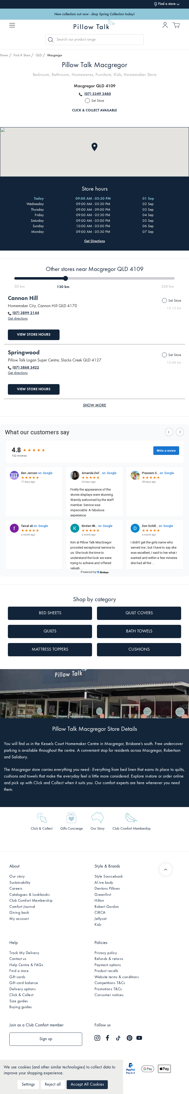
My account (19, 919)
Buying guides (20, 1007)
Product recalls (106, 971)
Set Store (97, 101)
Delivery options (22, 989)
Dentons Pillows (107, 889)
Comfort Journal (22, 907)
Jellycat (100, 919)
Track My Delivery (24, 953)
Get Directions (94, 241)
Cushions (139, 649)
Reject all (53, 1084)
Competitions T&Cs (109, 983)
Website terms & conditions (116, 977)
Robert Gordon (106, 907)
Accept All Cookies (87, 1084)
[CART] (176, 26)
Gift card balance (23, 983)
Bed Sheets (50, 613)
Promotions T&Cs (108, 989)
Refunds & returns (109, 959)
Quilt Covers (139, 613)
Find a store (19, 971)
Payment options (107, 965)
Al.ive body (103, 883)
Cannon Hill (23, 298)
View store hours (33, 335)
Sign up (45, 1039)
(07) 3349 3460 (97, 94)
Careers (16, 889)
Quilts (50, 631)
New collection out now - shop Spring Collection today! (94, 14)
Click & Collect (21, 995)
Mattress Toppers (50, 649)
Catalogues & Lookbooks (29, 895)
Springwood (24, 353)
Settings (28, 1084)
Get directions (18, 319)
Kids (97, 925)
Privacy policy (105, 953)
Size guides (18, 1001)
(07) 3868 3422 (26, 368)
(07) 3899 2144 (26, 313)
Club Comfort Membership (31, 901)
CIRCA (100, 913)
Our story (17, 877)
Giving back (19, 913)
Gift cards (17, 977)
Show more (94, 405)
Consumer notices (109, 995)
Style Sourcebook (108, 877)
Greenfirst (102, 895)
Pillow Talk (94, 25)
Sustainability (19, 883)
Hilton (99, 901)
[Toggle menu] (12, 25)
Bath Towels (139, 631)
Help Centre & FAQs (26, 965)
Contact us (17, 959)
